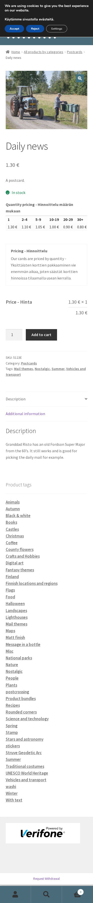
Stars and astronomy (24, 739)
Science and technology (27, 719)
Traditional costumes (25, 766)
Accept (14, 29)
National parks (19, 658)
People (12, 678)
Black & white (18, 515)
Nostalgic (42, 368)
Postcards (74, 52)
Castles (12, 529)
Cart (71, 890)
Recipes (13, 705)
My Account (15, 894)
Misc (9, 651)
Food (10, 597)
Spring (11, 725)
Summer (58, 368)
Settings (56, 29)
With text (14, 800)
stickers (13, 746)
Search (46, 894)
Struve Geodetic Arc (24, 752)
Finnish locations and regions (32, 583)
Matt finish (15, 637)
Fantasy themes (20, 570)
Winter (12, 793)
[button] (80, 78)
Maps (10, 630)
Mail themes (23, 368)
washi (11, 786)
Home (15, 52)
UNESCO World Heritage (27, 773)
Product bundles (21, 698)
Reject (35, 29)
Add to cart (41, 334)
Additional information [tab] (25, 413)
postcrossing (17, 692)
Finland (12, 576)
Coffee (12, 542)
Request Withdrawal (46, 879)
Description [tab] (16, 398)
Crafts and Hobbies (23, 556)
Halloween (15, 603)
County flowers (19, 549)
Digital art (15, 563)
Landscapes (16, 610)
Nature (12, 664)
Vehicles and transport (26, 780)
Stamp (12, 732)
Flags (10, 590)
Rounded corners (21, 712)
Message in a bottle (23, 644)
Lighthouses (17, 617)
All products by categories (43, 52)
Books (11, 522)
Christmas (15, 536)
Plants (11, 685)
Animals (13, 502)
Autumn (13, 509)
